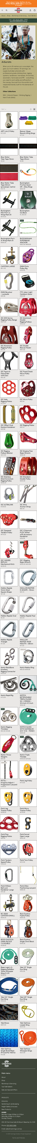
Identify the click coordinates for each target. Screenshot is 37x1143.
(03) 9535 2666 (18, 19)
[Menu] (2, 10)
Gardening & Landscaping (10, 1104)
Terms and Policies (18, 1138)
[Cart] (34, 10)
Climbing (22, 95)
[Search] (6, 10)
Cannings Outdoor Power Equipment (20, 1134)
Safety (13, 97)
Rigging (27, 95)
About (3, 15)
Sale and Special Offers (9, 1090)
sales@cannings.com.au (18, 21)
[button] (4, 109)
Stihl (4, 95)
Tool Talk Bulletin (7, 1086)
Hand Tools (6, 97)
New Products (6, 1109)
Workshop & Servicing (19, 15)
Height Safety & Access (9, 1106)
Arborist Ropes (12, 95)
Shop (8, 15)
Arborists (5, 1101)
